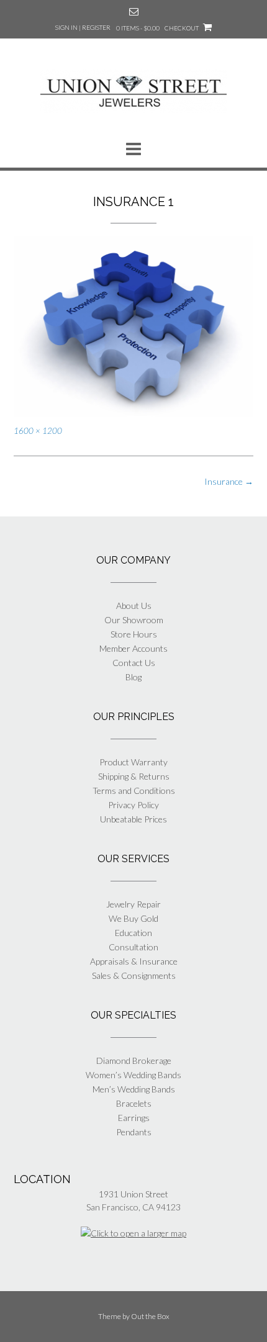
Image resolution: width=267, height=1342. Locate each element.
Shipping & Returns (134, 776)
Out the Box (150, 1316)
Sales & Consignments (134, 975)
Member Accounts (133, 648)
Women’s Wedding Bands (133, 1075)
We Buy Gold (133, 918)
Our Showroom (133, 620)
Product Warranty (133, 762)
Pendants (134, 1132)
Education (133, 932)
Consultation (133, 947)
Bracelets (134, 1103)
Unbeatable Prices (133, 819)
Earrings (134, 1117)
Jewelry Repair (133, 904)
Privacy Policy (133, 804)
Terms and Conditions (134, 790)
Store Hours (134, 634)
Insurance (228, 481)
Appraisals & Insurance (134, 961)
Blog (133, 677)
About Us (134, 605)
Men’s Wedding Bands (134, 1089)
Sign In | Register (83, 27)
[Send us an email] (134, 11)
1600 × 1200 (38, 431)
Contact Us (133, 662)
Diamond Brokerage (133, 1060)
